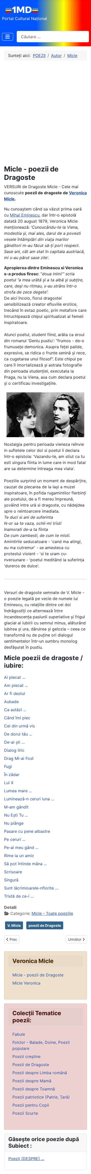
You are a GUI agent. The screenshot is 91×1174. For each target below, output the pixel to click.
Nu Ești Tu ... (16, 815)
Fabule (18, 1034)
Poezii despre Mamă (31, 1080)
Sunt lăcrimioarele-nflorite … (31, 888)
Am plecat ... (16, 685)
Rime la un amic (19, 855)
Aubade (11, 701)
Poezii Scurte (25, 1113)
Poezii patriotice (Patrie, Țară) (41, 1097)
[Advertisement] (45, 112)
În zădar (11, 774)
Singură (11, 879)
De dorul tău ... (18, 734)
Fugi (8, 766)
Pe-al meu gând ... (21, 847)
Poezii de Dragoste (30, 1064)
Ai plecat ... (14, 677)
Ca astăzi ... (15, 709)
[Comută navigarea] (7, 37)
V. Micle (14, 925)
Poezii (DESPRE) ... (26, 1158)
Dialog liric (14, 750)
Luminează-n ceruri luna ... (29, 798)
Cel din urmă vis (19, 725)
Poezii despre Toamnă (33, 1088)
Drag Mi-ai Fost (19, 758)
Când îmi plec (17, 717)
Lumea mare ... (18, 790)
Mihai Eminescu (24, 215)
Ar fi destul (14, 693)
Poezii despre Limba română (39, 1072)
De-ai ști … (14, 742)
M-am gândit (16, 807)
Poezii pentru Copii (30, 1105)
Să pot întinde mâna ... (25, 863)
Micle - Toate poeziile (52, 913)
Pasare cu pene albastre (27, 831)
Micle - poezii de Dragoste (37, 974)
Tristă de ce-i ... (19, 896)
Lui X (8, 782)
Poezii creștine (26, 1056)
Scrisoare (13, 871)
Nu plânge (14, 823)
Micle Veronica (26, 983)
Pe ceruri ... (14, 839)
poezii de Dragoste (45, 925)
